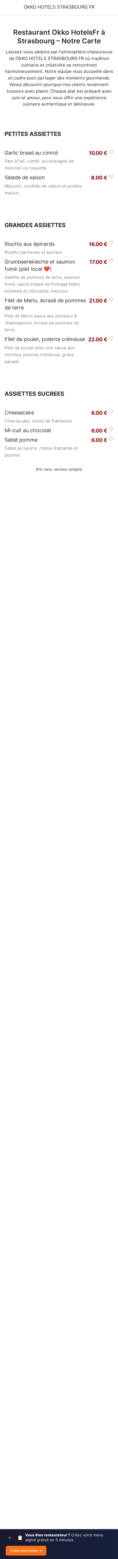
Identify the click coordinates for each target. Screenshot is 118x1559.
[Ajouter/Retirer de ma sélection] (111, 152)
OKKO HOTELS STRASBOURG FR (59, 7)
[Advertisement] (59, 749)
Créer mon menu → (26, 1550)
